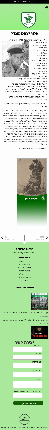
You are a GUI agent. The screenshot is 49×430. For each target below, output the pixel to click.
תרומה (24, 2)
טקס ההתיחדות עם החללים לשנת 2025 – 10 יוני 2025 (26, 312)
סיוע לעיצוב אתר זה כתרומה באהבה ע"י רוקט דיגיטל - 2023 (24, 427)
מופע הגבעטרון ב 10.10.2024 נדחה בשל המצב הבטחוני (25, 320)
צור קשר (17, 2)
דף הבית (32, 2)
